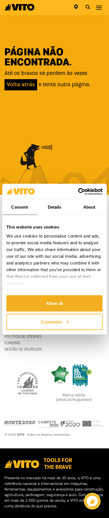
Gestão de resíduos (23, 350)
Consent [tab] (19, 207)
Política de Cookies (22, 337)
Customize (51, 321)
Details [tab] (54, 207)
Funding (12, 343)
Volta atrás (21, 85)
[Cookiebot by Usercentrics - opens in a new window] (78, 191)
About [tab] (89, 207)
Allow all (54, 303)
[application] (92, 501)
